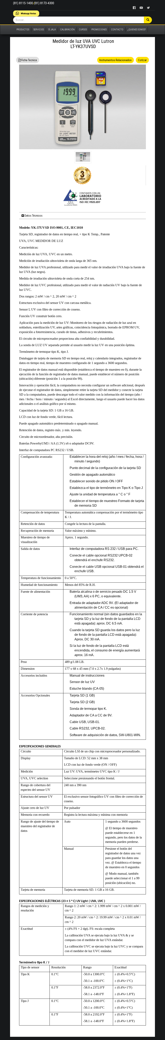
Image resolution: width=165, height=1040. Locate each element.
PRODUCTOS (22, 29)
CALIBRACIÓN (67, 29)
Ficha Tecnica (29, 60)
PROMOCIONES (99, 29)
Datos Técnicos (33, 215)
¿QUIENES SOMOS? (137, 29)
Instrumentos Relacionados (115, 60)
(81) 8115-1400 (23, 3)
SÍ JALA (52, 29)
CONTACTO (117, 29)
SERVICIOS (38, 29)
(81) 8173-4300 (44, 3)
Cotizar (142, 60)
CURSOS (83, 29)
